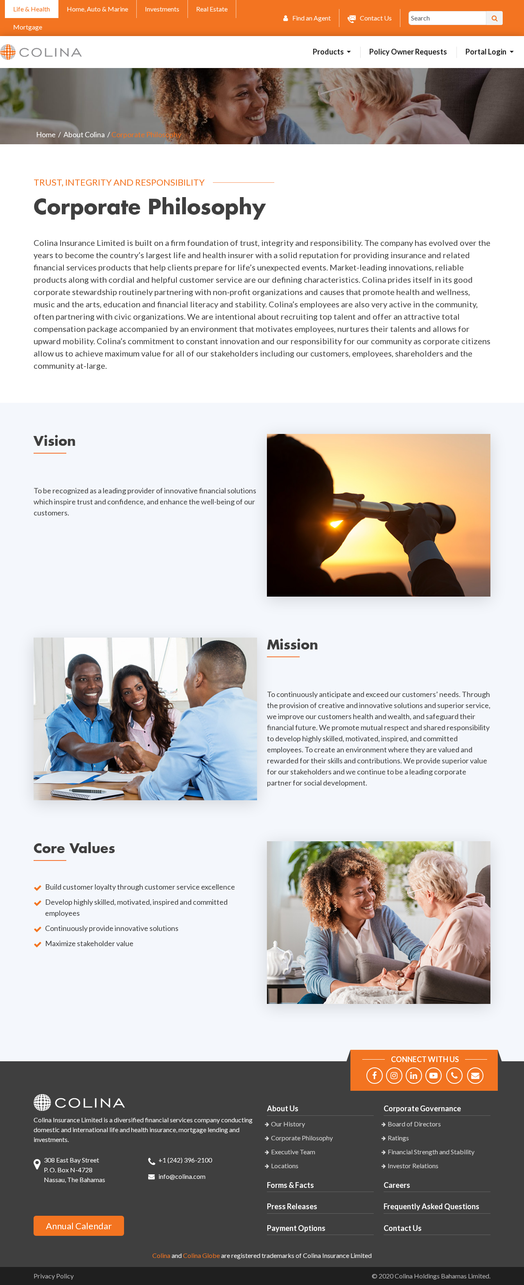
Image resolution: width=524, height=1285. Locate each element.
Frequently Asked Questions (431, 1206)
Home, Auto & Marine (97, 9)
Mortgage (27, 27)
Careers (397, 1185)
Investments (162, 9)
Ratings (398, 1138)
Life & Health (31, 9)
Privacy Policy (54, 1276)
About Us (282, 1108)
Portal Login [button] (486, 51)
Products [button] (329, 51)
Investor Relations (413, 1165)
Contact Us (403, 1228)
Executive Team (293, 1152)
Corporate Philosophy (302, 1138)
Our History (288, 1124)
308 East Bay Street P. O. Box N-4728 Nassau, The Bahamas (74, 1169)
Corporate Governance (422, 1108)
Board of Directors (414, 1124)
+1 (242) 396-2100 (185, 1160)
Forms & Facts (290, 1185)
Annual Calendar (79, 1225)
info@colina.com (182, 1176)
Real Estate (212, 9)
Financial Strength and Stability (431, 1152)
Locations (284, 1165)
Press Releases (292, 1206)
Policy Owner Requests (408, 51)
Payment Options (296, 1228)
